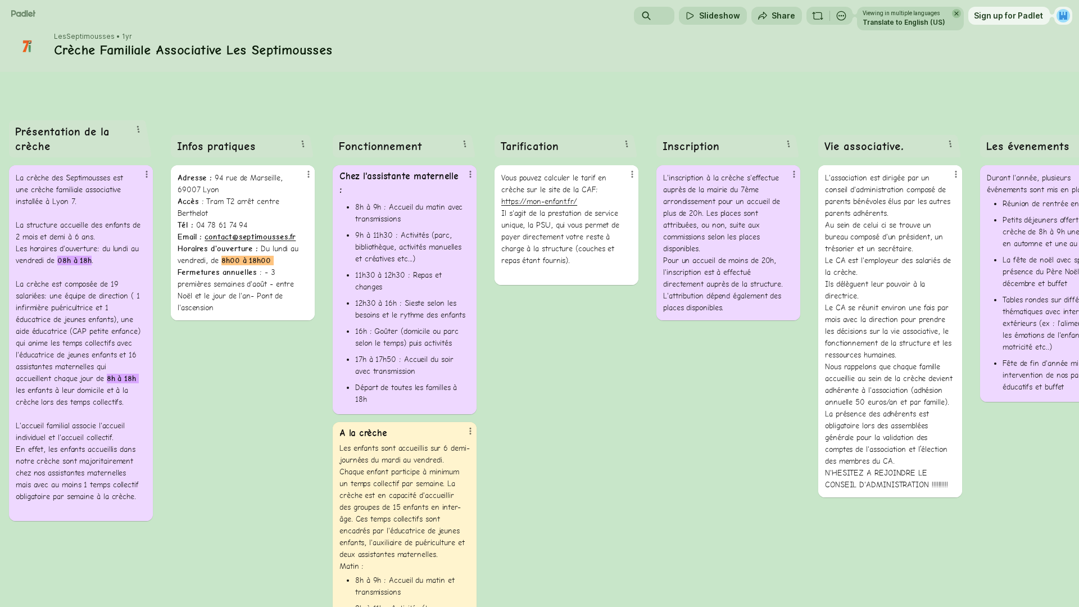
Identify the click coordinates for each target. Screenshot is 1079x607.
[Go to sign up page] (1063, 16)
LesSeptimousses (84, 36)
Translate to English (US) (904, 22)
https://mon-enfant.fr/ (539, 201)
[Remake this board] (817, 16)
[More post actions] (146, 174)
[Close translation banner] (956, 13)
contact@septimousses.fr (250, 237)
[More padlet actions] (841, 16)
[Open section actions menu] (138, 129)
